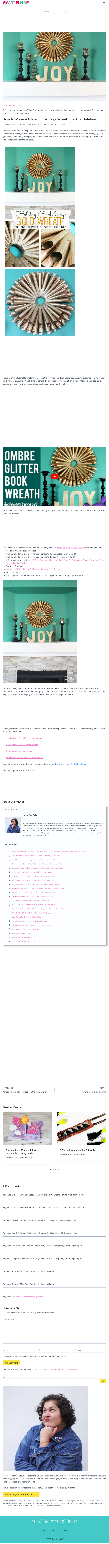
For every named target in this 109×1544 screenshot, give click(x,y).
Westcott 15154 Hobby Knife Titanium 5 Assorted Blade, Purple (34, 569)
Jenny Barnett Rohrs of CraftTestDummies (24, 757)
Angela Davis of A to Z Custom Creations (24, 738)
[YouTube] (63, 1521)
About (43, 1530)
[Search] (103, 1381)
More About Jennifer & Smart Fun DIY (21, 1494)
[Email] (52, 1521)
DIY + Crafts (17, 105)
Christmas (7, 105)
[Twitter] (40, 1521)
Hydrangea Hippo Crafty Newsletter (70, 764)
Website (78, 1350)
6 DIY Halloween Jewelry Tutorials (77, 1150)
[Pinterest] (57, 1521)
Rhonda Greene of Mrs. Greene (20, 751)
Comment (9, 1320)
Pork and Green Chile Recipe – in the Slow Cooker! (25, 1090)
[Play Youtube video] (54, 476)
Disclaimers (63, 1530)
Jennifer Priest (10, 124)
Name (7, 1350)
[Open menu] (104, 3)
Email (42, 1350)
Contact (52, 1530)
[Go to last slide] (6, 1139)
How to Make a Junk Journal (94, 1090)
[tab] (50, 1169)
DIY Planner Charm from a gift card (27, 1296)
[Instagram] (46, 1521)
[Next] (103, 1139)
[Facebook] (34, 1521)
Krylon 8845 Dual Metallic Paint (71, 547)
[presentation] (27, 1128)
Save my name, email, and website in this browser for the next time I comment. (36, 1356)
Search (5, 1377)
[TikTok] (75, 1521)
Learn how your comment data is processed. (58, 1369)
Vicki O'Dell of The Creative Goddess (22, 744)
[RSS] (69, 1521)
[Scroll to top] (103, 1540)
